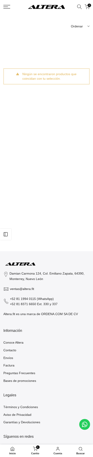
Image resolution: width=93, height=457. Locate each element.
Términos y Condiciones (20, 407)
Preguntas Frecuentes (19, 373)
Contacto (9, 350)
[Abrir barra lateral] (5, 234)
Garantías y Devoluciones (21, 422)
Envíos (8, 358)
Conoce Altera (13, 342)
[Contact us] (84, 424)
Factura (8, 365)
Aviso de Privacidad (17, 414)
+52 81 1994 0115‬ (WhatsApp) (32, 299)
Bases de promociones (19, 381)
